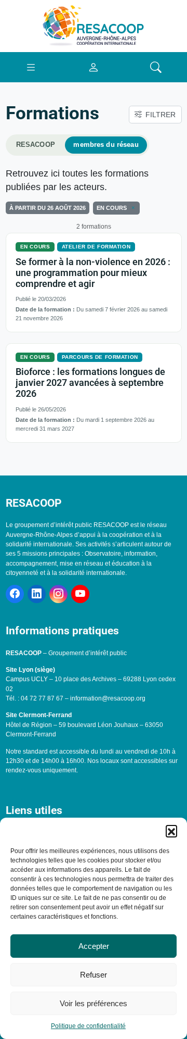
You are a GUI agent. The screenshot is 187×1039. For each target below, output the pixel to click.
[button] (171, 830)
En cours (35, 246)
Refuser (93, 974)
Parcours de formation (100, 357)
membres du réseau (105, 144)
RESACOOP (35, 144)
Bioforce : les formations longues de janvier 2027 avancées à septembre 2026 (90, 383)
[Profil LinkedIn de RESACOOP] (37, 594)
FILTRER (160, 114)
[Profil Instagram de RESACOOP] (58, 594)
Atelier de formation (96, 246)
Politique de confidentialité (88, 1026)
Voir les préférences (93, 1003)
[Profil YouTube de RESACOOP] (80, 594)
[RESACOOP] (93, 25)
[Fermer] (131, 208)
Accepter (93, 946)
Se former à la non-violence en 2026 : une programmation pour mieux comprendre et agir (93, 273)
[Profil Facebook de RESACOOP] (15, 594)
